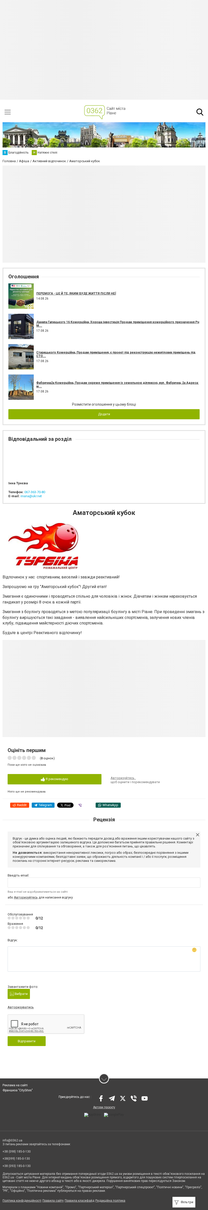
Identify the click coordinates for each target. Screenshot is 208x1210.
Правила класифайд (79, 1200)
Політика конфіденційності (22, 1200)
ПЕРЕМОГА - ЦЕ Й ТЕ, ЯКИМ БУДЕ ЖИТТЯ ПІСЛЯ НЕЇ (76, 293)
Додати (104, 414)
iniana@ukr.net (31, 496)
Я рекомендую (56, 779)
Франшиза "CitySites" (18, 1090)
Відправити (27, 1041)
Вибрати (21, 994)
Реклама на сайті (15, 1085)
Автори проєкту (104, 1107)
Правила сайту (53, 1200)
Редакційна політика (110, 1200)
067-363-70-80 (34, 492)
